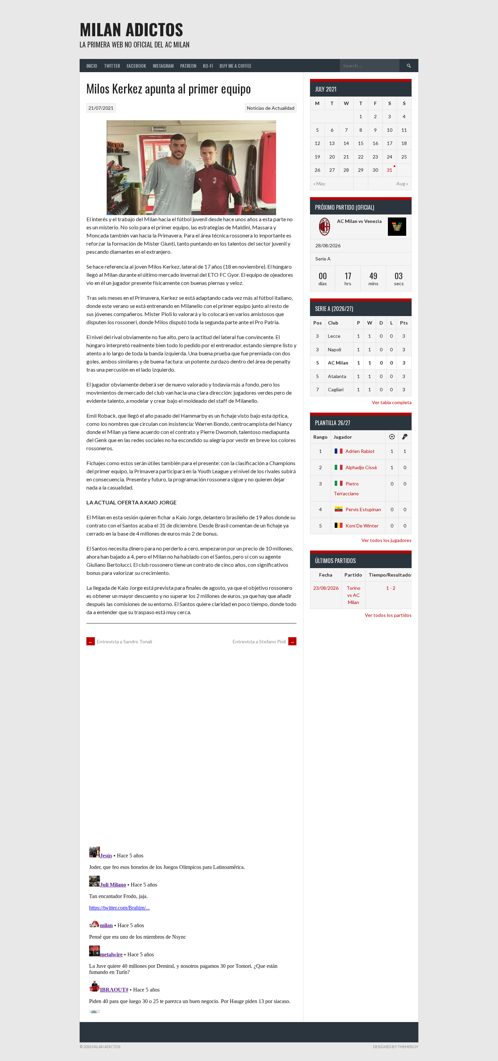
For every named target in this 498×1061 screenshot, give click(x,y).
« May (319, 183)
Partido (353, 575)
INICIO (91, 65)
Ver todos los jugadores (386, 540)
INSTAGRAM (163, 65)
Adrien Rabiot (360, 451)
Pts (404, 323)
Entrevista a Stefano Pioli (264, 641)
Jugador (343, 437)
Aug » (402, 183)
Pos (317, 323)
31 (389, 170)
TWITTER (112, 65)
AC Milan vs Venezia (359, 221)
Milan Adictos (131, 29)
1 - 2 (390, 588)
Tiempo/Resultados (391, 575)
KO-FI (208, 65)
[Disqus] (191, 745)
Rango (320, 437)
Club (333, 323)
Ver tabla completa (392, 402)
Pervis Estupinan (363, 509)
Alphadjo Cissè (361, 467)
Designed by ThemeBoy (395, 1046)
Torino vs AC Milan (353, 595)
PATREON (188, 65)
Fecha (325, 575)
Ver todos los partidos (388, 615)
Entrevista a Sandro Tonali (120, 641)
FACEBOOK (136, 65)
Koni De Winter (362, 525)
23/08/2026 (325, 588)
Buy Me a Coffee (235, 65)
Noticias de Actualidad (270, 108)
